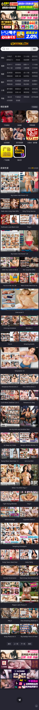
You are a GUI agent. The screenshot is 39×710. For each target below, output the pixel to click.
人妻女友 (26, 89)
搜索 (34, 49)
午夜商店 (18, 97)
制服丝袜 (9, 76)
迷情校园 (9, 92)
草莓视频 (26, 97)
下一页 (23, 644)
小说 (2, 90)
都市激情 (9, 89)
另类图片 (35, 84)
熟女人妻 (9, 68)
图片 (2, 82)
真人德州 (18, 56)
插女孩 (10, 97)
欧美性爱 (35, 73)
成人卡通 (26, 73)
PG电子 (9, 56)
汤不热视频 (34, 97)
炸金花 (18, 60)
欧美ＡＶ (26, 64)
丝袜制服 (18, 68)
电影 (2, 74)
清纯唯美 (18, 84)
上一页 (16, 644)
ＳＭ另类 (35, 68)
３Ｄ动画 (35, 64)
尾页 (29, 644)
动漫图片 (35, 81)
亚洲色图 (18, 81)
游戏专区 (35, 56)
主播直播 (26, 68)
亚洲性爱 (9, 73)
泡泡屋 (18, 100)
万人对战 (26, 56)
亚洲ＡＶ (9, 64)
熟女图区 (26, 84)
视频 (2, 66)
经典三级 (18, 76)
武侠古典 (35, 89)
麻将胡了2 (9, 60)
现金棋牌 (26, 60)
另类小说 (18, 92)
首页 (9, 644)
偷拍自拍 (18, 73)
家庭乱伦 (18, 89)
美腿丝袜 (9, 84)
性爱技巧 (35, 92)
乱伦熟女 (26, 76)
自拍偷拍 (18, 64)
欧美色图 (26, 81)
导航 (2, 98)
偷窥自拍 (9, 81)
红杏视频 (9, 100)
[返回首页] (36, 706)
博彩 (2, 58)
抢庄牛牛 (35, 60)
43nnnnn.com (19, 44)
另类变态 (35, 76)
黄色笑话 (26, 92)
